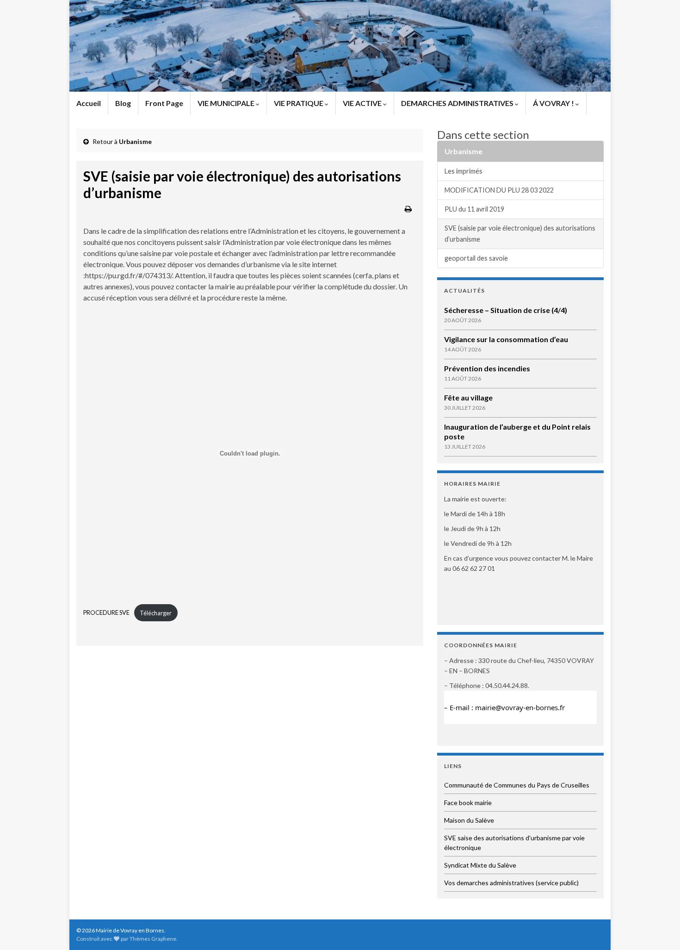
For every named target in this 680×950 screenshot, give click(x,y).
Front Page (164, 103)
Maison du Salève (469, 820)
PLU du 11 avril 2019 (474, 209)
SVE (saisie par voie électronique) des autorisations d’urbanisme (520, 233)
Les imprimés (463, 171)
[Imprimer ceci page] (408, 208)
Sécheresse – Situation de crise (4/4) (505, 310)
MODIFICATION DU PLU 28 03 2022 (499, 190)
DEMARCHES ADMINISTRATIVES (458, 103)
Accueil (88, 103)
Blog (123, 103)
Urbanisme (135, 141)
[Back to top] (659, 929)
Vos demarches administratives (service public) (511, 883)
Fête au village (468, 397)
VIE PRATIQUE (299, 103)
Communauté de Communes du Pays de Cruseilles (516, 785)
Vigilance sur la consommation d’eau (506, 339)
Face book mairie (468, 802)
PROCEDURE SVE (106, 613)
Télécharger (156, 613)
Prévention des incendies (487, 368)
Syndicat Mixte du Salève (480, 865)
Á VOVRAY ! (554, 103)
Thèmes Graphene (153, 938)
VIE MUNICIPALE (227, 103)
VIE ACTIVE (363, 103)
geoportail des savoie (476, 258)
